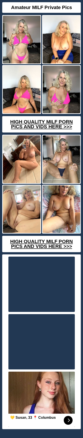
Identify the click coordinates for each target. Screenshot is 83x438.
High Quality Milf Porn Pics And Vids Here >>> (41, 124)
